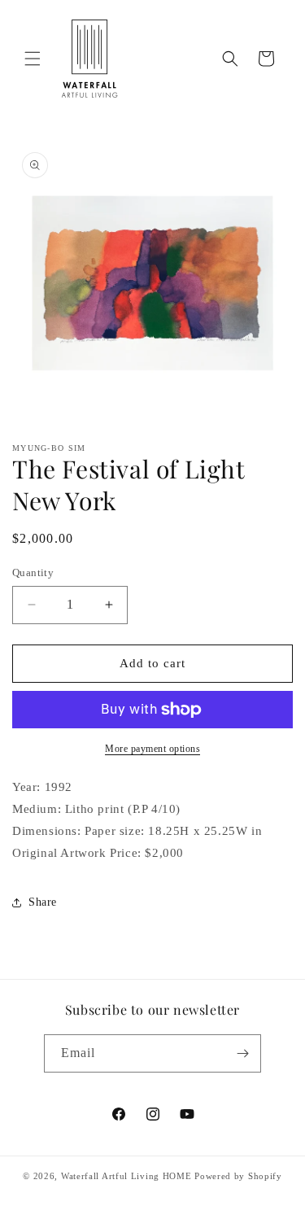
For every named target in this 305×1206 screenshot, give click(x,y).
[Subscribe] (242, 1053)
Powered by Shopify (238, 1176)
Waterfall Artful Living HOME (126, 1176)
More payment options (152, 748)
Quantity (33, 572)
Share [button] (42, 902)
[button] (32, 58)
